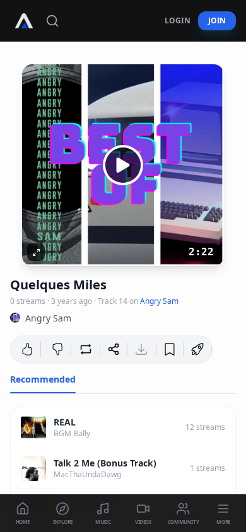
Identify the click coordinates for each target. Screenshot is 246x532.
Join (217, 20)
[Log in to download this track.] (141, 349)
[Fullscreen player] (36, 252)
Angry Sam (159, 301)
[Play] (123, 165)
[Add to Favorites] (169, 349)
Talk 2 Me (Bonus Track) (105, 463)
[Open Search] (52, 21)
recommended (43, 379)
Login (177, 20)
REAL (65, 422)
